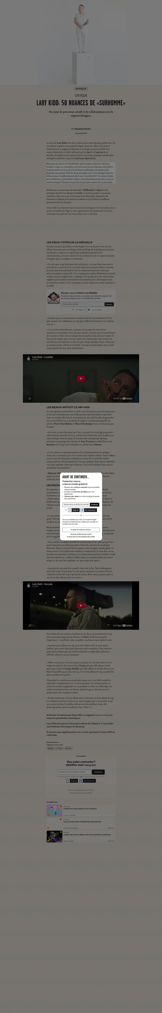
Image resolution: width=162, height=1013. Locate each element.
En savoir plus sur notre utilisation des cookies (81, 536)
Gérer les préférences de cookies (81, 534)
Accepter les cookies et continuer (81, 530)
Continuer (94, 505)
